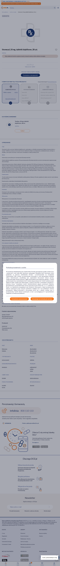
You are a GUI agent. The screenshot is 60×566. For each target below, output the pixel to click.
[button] (57, 556)
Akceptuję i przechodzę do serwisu (42, 299)
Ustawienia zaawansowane (19, 299)
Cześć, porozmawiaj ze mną (49, 557)
